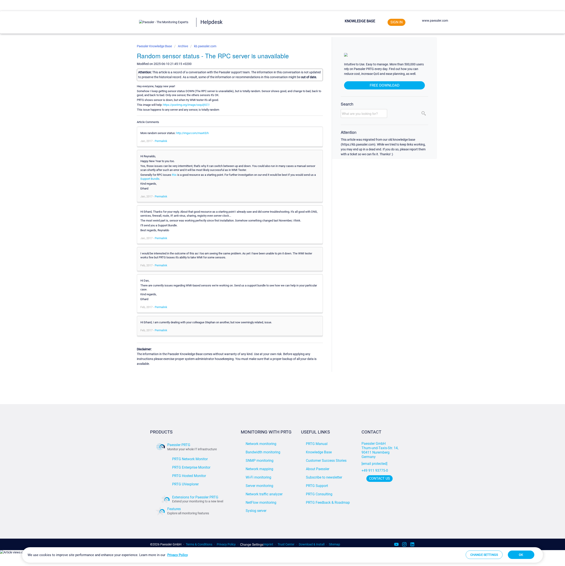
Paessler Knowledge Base (155, 46)
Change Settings (251, 544)
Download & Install (311, 544)
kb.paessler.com (205, 46)
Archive (183, 46)
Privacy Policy (226, 544)
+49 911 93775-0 (375, 470)
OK (521, 555)
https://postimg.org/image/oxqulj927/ (186, 104)
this (174, 174)
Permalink (161, 141)
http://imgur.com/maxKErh (192, 133)
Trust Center (286, 544)
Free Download (384, 85)
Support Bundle (149, 178)
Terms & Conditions (199, 544)
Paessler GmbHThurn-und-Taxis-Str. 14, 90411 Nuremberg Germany (380, 450)
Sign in (396, 22)
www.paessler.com (435, 20)
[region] (282, 555)
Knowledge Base (360, 21)
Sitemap (334, 544)
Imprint (268, 544)
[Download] (274, 231)
